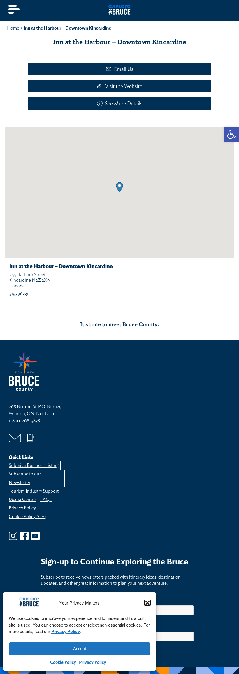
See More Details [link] (123, 103)
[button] (147, 603)
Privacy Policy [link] (65, 631)
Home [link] (13, 28)
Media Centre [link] (22, 499)
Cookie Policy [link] (63, 662)
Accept (79, 648)
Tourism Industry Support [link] (34, 491)
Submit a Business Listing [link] (33, 465)
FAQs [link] (46, 499)
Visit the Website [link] (123, 86)
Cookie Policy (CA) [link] (27, 516)
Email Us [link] (123, 69)
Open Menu (14, 9)
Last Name (132, 597)
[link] (231, 134)
